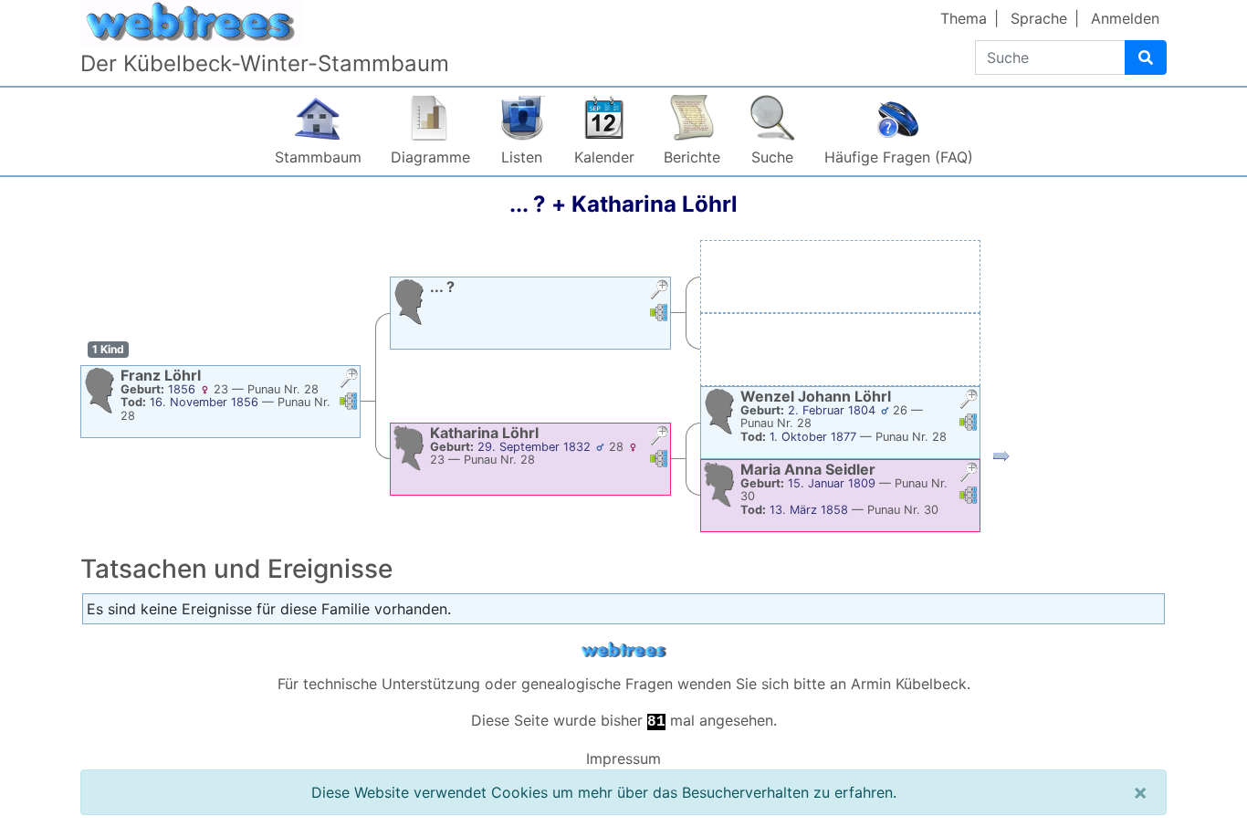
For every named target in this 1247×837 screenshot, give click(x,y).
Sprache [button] (1039, 18)
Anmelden (1125, 18)
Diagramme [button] (430, 157)
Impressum (623, 758)
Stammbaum (318, 157)
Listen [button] (521, 157)
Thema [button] (963, 18)
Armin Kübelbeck (909, 684)
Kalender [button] (604, 157)
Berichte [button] (692, 157)
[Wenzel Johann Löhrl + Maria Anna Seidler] (1001, 459)
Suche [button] (772, 157)
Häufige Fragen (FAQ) (898, 157)
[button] (349, 380)
